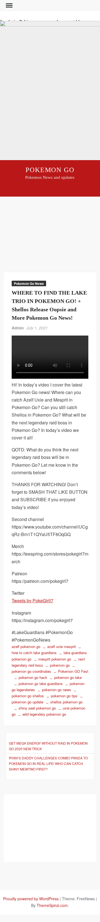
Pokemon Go (50, 169)
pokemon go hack (33, 677)
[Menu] (8, 5)
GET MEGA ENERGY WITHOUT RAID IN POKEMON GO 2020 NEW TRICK (48, 746)
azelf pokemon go (26, 646)
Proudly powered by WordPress (31, 898)
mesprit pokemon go (54, 659)
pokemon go (60, 665)
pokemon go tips (64, 695)
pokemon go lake (68, 677)
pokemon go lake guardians (41, 683)
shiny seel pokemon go (37, 708)
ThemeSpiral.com (52, 905)
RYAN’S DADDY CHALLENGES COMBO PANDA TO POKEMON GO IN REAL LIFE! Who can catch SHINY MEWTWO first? (48, 763)
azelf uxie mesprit (61, 646)
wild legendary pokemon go (44, 714)
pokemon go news (56, 689)
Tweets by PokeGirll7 (32, 600)
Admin (18, 328)
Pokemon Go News (29, 283)
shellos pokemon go (66, 702)
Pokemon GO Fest (73, 671)
